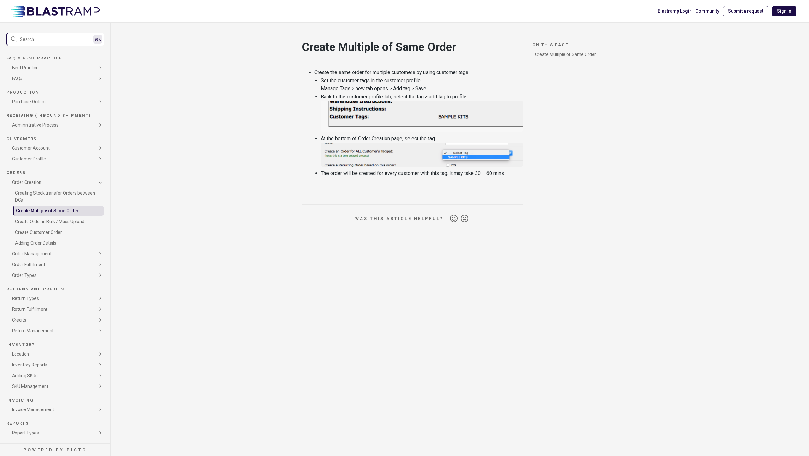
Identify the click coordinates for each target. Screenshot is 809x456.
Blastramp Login (675, 11)
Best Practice (25, 67)
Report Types (25, 432)
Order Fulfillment (28, 264)
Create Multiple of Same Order (47, 210)
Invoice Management (33, 409)
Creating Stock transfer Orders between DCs (55, 197)
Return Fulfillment (29, 309)
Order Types (24, 275)
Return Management (33, 330)
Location (20, 354)
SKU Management (30, 386)
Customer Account (31, 148)
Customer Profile (29, 158)
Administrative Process (35, 125)
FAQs (17, 78)
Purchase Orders (29, 101)
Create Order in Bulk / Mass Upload (49, 221)
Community (707, 11)
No (464, 218)
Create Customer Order (38, 232)
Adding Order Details (35, 243)
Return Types (25, 298)
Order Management (32, 253)
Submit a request (745, 11)
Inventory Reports (29, 364)
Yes (454, 218)
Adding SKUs (25, 375)
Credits (19, 319)
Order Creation (26, 182)
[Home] (55, 11)
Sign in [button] (784, 11)
